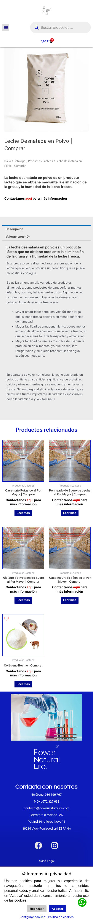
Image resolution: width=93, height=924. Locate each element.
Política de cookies (61, 917)
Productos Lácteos (40, 161)
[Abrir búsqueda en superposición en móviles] (60, 27)
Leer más (23, 513)
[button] (5, 27)
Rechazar (36, 908)
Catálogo (20, 161)
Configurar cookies (32, 917)
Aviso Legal (47, 861)
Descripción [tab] (14, 229)
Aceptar (57, 908)
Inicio (7, 161)
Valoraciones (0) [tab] (18, 236)
